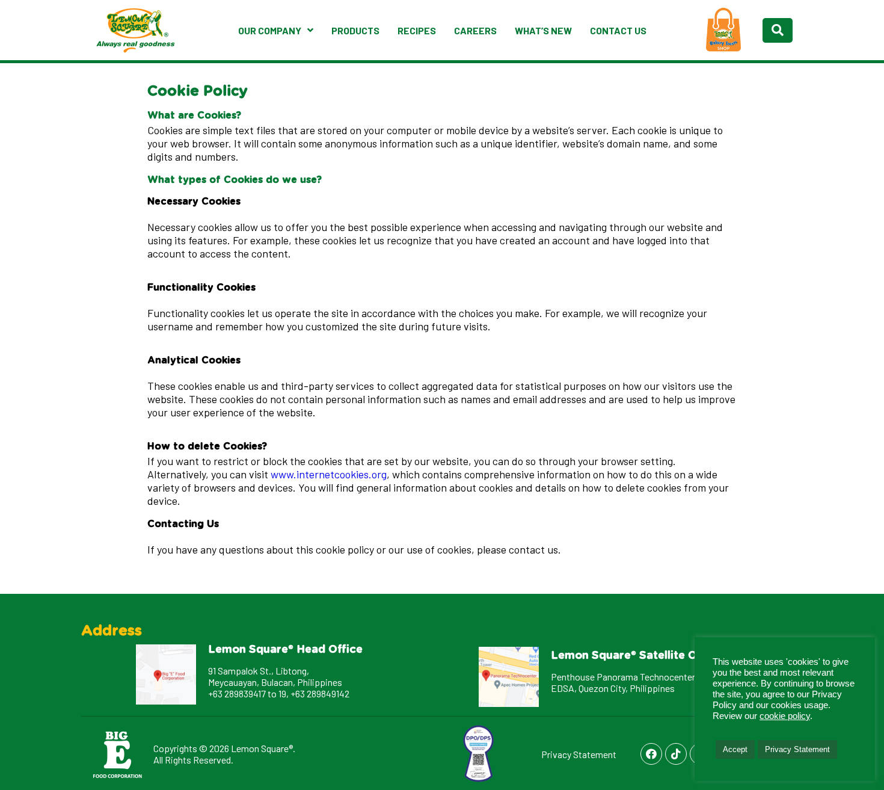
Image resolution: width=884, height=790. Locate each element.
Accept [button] (735, 749)
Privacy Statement (578, 754)
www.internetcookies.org (329, 474)
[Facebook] (651, 754)
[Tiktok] (676, 754)
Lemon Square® (262, 748)
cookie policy (785, 716)
